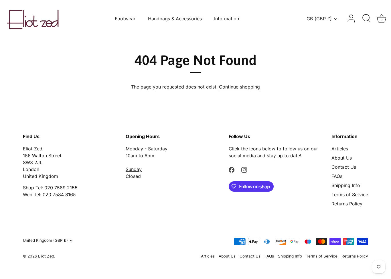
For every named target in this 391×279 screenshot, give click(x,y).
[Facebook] (231, 169)
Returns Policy (346, 204)
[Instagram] (244, 169)
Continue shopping (239, 87)
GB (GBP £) (319, 18)
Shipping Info (345, 185)
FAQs (336, 176)
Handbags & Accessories (175, 18)
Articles (339, 149)
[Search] (366, 18)
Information (226, 18)
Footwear (125, 18)
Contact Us (343, 167)
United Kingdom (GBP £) (45, 240)
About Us (341, 158)
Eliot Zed (46, 256)
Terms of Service (349, 194)
